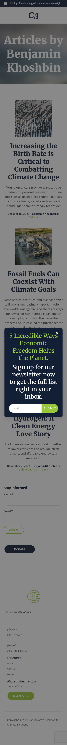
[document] (33, 372)
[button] (57, 333)
